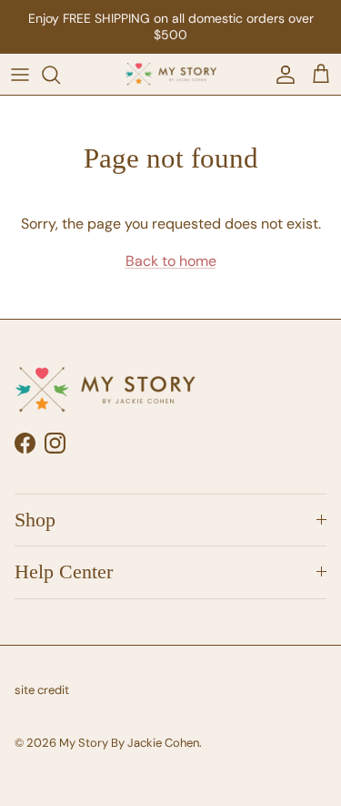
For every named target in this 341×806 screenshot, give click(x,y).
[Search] (60, 75)
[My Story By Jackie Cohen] (170, 75)
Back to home (170, 260)
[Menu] (20, 75)
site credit (42, 690)
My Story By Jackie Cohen (129, 742)
